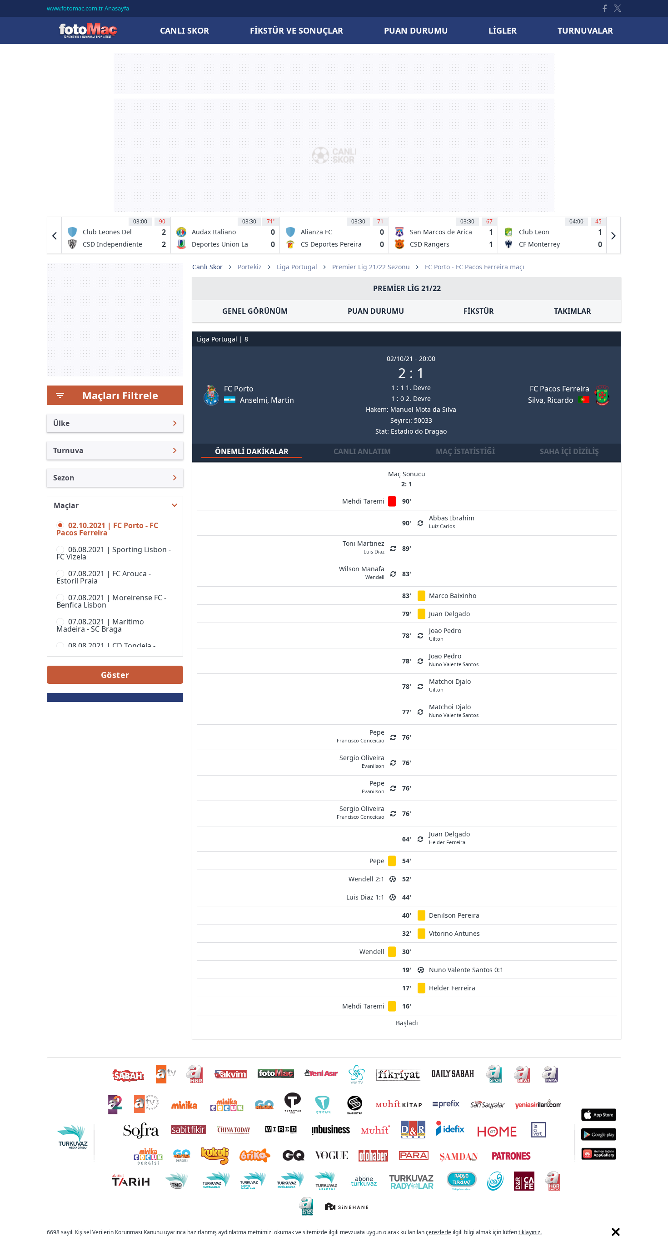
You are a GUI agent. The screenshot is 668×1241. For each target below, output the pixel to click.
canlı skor (184, 30)
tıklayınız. (530, 1232)
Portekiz (250, 266)
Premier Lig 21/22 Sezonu (371, 266)
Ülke (61, 423)
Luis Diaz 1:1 (365, 897)
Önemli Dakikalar (252, 451)
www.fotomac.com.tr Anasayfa (88, 8)
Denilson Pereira (454, 915)
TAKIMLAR (572, 311)
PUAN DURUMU (376, 311)
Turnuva (68, 450)
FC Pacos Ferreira (559, 388)
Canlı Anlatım (362, 451)
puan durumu (416, 30)
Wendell (371, 951)
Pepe (376, 860)
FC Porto (239, 388)
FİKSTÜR (479, 311)
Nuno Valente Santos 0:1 (466, 969)
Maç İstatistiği (465, 451)
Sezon (64, 478)
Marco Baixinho (452, 595)
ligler (503, 30)
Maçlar (66, 505)
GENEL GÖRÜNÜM (255, 311)
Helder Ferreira (452, 988)
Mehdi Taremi (363, 501)
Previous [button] (54, 235)
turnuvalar (585, 30)
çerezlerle (438, 1232)
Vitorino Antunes (454, 933)
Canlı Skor (87, 30)
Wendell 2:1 (366, 879)
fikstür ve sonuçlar (296, 30)
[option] (116, 235)
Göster (115, 674)
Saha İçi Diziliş (569, 451)
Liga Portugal (297, 266)
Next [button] (613, 235)
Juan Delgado (449, 613)
